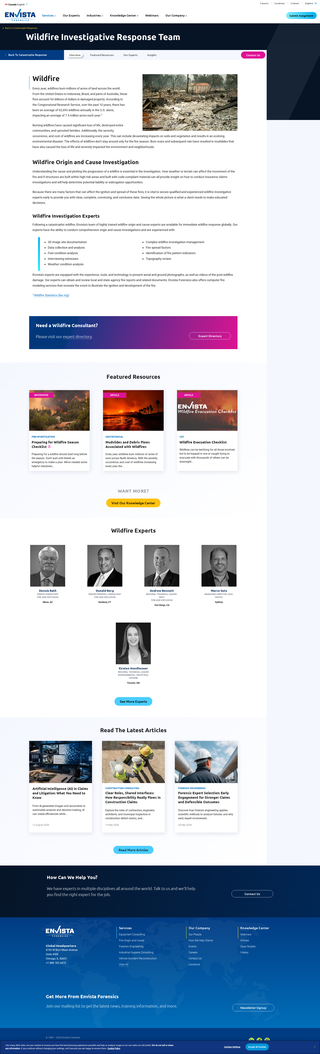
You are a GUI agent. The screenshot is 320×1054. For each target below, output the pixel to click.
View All (123, 964)
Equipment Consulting (132, 934)
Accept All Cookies (257, 1047)
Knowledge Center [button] (123, 15)
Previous (24, 790)
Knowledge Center (254, 928)
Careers (264, 3)
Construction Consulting (122, 788)
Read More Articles (133, 850)
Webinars (151, 15)
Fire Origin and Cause (131, 940)
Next (243, 790)
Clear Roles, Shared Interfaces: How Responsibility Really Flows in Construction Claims (133, 797)
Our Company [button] (175, 15)
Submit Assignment (301, 15)
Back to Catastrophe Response (21, 27)
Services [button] (48, 15)
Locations (279, 3)
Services (125, 928)
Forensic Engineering (192, 788)
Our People (195, 934)
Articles (244, 940)
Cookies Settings (232, 1047)
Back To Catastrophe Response (27, 54)
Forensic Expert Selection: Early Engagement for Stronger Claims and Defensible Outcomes (204, 797)
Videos (244, 952)
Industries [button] (94, 15)
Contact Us (253, 55)
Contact (295, 3)
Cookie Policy (114, 1048)
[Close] (314, 1047)
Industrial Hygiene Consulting (136, 952)
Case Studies (248, 946)
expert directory (77, 336)
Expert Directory (210, 336)
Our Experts (71, 15)
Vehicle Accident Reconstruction (138, 958)
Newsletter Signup (253, 1008)
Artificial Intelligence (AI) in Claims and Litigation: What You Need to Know (60, 793)
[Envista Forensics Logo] (60, 931)
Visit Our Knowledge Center (133, 503)
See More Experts (133, 701)
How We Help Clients (201, 940)
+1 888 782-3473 (56, 963)
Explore (309, 3)
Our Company (199, 928)
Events (192, 946)
